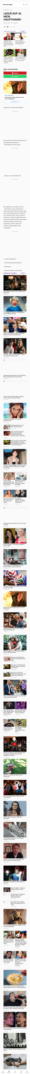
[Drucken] (7, 26)
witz (11, 10)
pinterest (16, 73)
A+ (14, 26)
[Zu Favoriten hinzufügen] (4, 26)
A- (11, 26)
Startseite (5, 10)
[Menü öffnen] (26, 4)
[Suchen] (23, 4)
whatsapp (16, 76)
